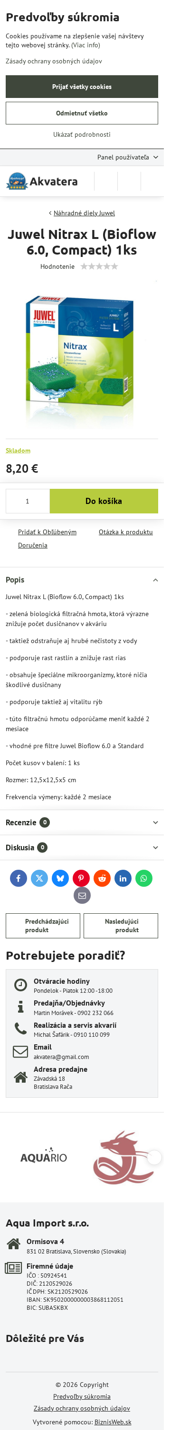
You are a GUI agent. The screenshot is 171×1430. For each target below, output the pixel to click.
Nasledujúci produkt (122, 925)
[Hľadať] (106, 181)
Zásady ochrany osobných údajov (82, 1408)
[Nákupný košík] (129, 181)
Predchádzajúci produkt (47, 925)
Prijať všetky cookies (82, 86)
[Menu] (152, 181)
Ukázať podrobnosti (82, 134)
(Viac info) (85, 45)
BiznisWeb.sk (113, 1422)
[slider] (99, 266)
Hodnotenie (57, 266)
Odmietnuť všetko (82, 113)
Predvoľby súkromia (82, 1396)
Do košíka (104, 500)
